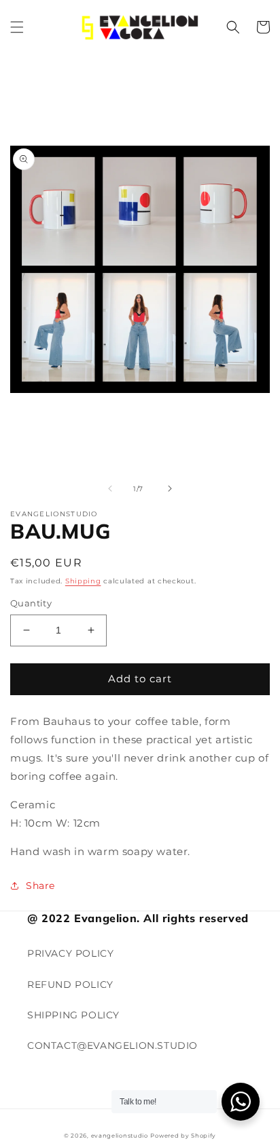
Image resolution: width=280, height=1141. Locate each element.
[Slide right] (170, 488)
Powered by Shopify (183, 1135)
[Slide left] (110, 488)
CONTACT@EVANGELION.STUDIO (112, 1045)
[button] (17, 27)
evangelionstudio (119, 1135)
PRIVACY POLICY (70, 953)
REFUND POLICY (70, 984)
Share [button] (40, 885)
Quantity (31, 603)
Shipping (83, 581)
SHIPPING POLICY (73, 1015)
